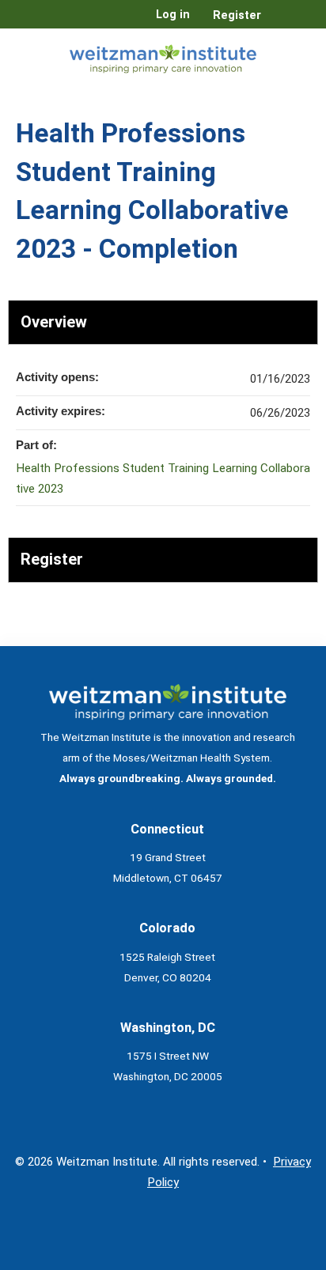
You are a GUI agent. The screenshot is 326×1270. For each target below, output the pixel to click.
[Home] (163, 55)
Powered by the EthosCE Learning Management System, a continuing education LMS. (262, 1258)
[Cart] (279, 23)
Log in (173, 15)
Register (237, 15)
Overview (54, 321)
